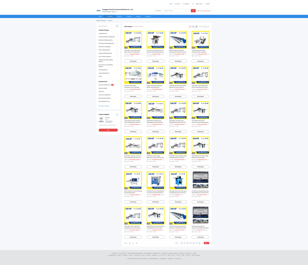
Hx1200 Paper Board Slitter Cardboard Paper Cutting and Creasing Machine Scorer (199, 52)
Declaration (170, 258)
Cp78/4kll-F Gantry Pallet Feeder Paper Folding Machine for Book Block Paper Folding (200, 87)
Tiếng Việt (188, 255)
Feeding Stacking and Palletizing (107, 36)
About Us (120, 16)
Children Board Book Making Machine (106, 60)
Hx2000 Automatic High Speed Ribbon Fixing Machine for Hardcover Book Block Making (154, 87)
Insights (194, 253)
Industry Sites (164, 253)
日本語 (169, 255)
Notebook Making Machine (105, 53)
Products (110, 16)
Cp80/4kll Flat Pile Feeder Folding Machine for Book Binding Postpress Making (200, 157)
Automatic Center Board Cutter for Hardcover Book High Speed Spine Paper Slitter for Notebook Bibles (155, 52)
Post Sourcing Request (205, 11)
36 (133, 243)
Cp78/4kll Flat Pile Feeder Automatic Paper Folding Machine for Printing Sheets (200, 122)
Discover (138, 16)
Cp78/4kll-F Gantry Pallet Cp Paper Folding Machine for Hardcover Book (178, 157)
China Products (122, 253)
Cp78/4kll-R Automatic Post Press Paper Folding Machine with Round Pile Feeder (133, 157)
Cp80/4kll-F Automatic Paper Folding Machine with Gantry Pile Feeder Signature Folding (177, 122)
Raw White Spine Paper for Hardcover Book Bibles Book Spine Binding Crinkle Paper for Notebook (200, 227)
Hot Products (115, 253)
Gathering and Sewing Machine (106, 43)
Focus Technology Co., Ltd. (143, 258)
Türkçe (182, 255)
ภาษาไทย (178, 255)
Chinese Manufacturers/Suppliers (135, 253)
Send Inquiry (133, 61)
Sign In (171, 4)
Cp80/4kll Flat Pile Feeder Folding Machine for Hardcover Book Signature (177, 87)
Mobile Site (188, 253)
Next (206, 243)
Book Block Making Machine (106, 40)
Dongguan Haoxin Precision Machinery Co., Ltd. (117, 9)
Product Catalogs (104, 106)
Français (131, 255)
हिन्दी (173, 255)
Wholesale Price (156, 253)
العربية (160, 255)
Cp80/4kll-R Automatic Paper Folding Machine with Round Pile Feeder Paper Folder (155, 122)
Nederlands (154, 255)
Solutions (129, 16)
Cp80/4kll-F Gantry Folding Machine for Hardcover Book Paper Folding (155, 157)
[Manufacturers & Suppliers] (106, 3)
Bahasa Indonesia (196, 255)
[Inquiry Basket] (193, 4)
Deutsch (148, 255)
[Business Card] (117, 114)
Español (119, 255)
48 (136, 243)
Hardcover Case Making (105, 46)
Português (125, 255)
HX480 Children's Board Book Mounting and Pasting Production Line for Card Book (177, 52)
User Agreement (163, 258)
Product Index (182, 253)
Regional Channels (173, 253)
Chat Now (109, 121)
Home (100, 16)
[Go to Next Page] (207, 26)
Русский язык (137, 255)
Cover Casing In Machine (105, 56)
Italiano (143, 255)
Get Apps (199, 4)
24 (129, 243)
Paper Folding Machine (104, 50)
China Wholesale (147, 253)
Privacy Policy (178, 258)
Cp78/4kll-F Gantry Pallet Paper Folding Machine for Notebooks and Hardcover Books (133, 227)
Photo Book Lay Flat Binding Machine (106, 65)
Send (108, 130)
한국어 (164, 255)
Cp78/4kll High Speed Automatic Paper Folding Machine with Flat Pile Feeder (132, 122)
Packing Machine (103, 33)
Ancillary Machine (103, 70)
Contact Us (148, 16)
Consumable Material (104, 73)
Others (100, 76)
